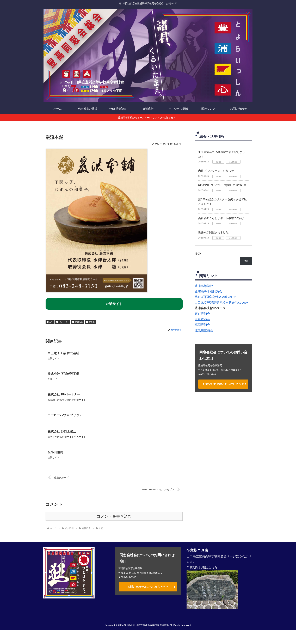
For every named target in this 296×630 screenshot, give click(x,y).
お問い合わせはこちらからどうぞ (223, 383)
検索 (198, 254)
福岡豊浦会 (202, 324)
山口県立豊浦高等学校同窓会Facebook (221, 302)
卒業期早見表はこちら (202, 567)
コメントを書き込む (114, 516)
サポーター (64, 322)
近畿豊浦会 (202, 319)
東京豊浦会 (202, 313)
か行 (51, 322)
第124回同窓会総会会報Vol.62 (215, 297)
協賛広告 (79, 322)
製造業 (92, 322)
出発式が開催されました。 (214, 232)
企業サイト (114, 304)
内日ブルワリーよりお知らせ (216, 170)
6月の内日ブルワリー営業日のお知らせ (222, 185)
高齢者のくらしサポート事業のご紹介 (221, 218)
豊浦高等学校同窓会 (208, 291)
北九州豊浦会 (204, 330)
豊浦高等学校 (204, 286)
